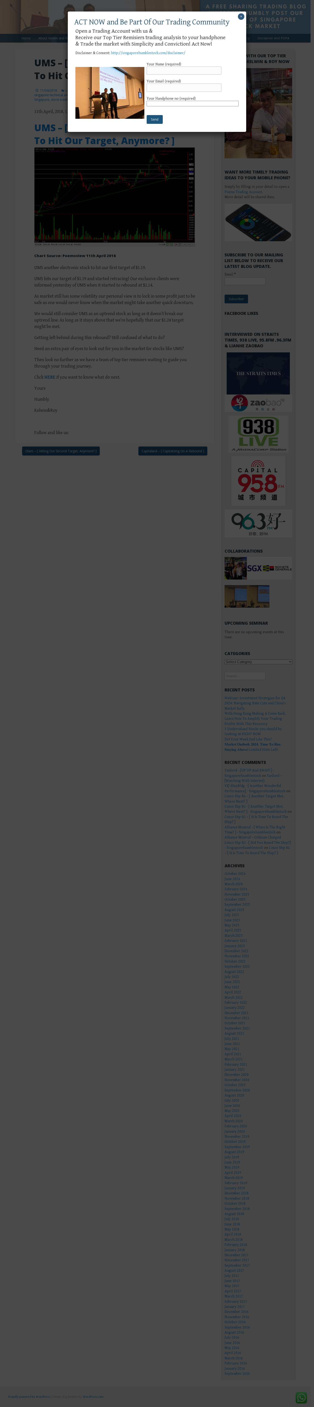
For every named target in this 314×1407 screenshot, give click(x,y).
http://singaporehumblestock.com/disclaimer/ (148, 53)
